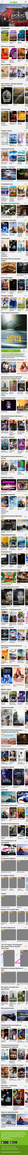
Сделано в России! (8, 220)
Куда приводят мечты (4, 642)
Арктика (4, 790)
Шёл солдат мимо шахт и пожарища (6, 607)
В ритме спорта (7, 477)
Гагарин (11, 837)
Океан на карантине (11, 890)
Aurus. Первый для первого (12, 234)
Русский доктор (4, 104)
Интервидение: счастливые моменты (21, 452)
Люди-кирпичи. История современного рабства (6, 746)
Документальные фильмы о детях (12, 457)
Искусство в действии (10, 909)
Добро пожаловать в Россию (12, 360)
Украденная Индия (20, 61)
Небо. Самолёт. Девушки (21, 509)
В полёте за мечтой (11, 509)
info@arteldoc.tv (9, 1138)
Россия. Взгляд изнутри (12, 42)
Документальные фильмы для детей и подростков (11, 378)
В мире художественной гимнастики (6, 492)
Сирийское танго (21, 923)
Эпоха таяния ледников (20, 549)
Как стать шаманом (3, 703)
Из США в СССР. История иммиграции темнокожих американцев (4, 1081)
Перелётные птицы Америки (21, 662)
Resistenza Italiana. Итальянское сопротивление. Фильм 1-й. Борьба (18, 1108)
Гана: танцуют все (4, 310)
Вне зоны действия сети (21, 890)
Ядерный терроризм (20, 123)
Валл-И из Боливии (11, 393)
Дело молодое (7, 278)
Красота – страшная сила (11, 609)
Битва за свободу (8, 46)
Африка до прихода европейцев (11, 61)
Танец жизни (12, 923)
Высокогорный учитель (21, 310)
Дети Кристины (21, 78)
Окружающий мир (8, 535)
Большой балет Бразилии (12, 310)
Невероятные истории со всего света (11, 1026)
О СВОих (19, 1060)
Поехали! (15, 104)
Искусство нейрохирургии (12, 145)
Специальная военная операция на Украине (10, 1046)
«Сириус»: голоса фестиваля (4, 292)
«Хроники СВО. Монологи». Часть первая (12, 1061)
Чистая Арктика (16, 726)
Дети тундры (12, 471)
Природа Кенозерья (20, 163)
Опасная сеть (6, 552)
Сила (2, 726)
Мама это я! (3, 78)
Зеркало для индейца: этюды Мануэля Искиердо (4, 394)
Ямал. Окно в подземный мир (12, 549)
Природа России (7, 149)
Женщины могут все (9, 805)
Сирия (3, 893)
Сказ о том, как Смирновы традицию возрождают (12, 199)
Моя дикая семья (20, 216)
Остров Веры (12, 252)
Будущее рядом (7, 767)
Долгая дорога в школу (21, 1003)
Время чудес (6, 689)
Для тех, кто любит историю (12, 1065)
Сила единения (4, 274)
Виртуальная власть (4, 566)
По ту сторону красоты (22, 745)
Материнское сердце (12, 79)
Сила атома (5, 109)
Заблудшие (19, 907)
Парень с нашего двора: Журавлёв (4, 432)
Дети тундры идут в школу (20, 393)
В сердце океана (7, 875)
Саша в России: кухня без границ (18, 685)
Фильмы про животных (10, 203)
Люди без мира (20, 531)
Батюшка (20, 252)
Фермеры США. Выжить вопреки (8, 983)
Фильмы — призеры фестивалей (9, 1086)
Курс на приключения (9, 1112)
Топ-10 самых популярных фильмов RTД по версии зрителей (11, 946)
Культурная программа (10, 666)
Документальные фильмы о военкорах (12, 417)
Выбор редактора (8, 398)
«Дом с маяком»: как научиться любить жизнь (4, 473)
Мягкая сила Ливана (12, 451)
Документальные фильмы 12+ (11, 517)
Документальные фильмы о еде (12, 969)
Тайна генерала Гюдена (21, 1079)
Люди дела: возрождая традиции (20, 235)
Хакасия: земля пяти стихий (4, 163)
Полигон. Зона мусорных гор (4, 549)
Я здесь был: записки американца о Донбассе (12, 433)
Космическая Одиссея (10, 824)
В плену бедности (8, 927)
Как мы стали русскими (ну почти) (20, 198)
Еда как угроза (4, 411)
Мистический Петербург (20, 703)
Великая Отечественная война (10, 259)
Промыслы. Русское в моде (4, 234)
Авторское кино (7, 1008)
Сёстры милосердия (20, 145)
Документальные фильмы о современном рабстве (12, 731)
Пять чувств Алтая (12, 163)
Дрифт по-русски (5, 856)
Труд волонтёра (7, 707)
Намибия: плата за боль (6, 872)
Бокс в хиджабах (21, 819)
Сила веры (5, 238)
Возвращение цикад (12, 662)
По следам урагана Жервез (4, 451)
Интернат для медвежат (6, 216)
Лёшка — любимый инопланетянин (21, 473)
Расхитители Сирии (5, 907)
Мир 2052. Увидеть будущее (5, 787)
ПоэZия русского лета (10, 587)
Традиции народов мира (10, 570)
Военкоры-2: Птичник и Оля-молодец (7, 532)
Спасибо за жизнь (5, 144)
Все (26, 28)
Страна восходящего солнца (12, 749)
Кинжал (18, 583)
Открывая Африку (8, 858)
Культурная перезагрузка (20, 624)
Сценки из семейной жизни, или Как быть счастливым (4, 199)
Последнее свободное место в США (4, 662)
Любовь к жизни (7, 628)
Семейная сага (7, 184)
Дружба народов (7, 437)
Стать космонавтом (20, 838)
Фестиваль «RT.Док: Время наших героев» (12, 85)
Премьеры (5, 28)
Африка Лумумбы (20, 42)
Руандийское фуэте (4, 924)
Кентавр (3, 1021)
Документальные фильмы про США (11, 646)
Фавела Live (3, 941)
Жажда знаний (7, 296)
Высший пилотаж (8, 494)
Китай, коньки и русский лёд (7, 180)
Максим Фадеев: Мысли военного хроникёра (21, 432)
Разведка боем (16, 606)
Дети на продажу (13, 1040)
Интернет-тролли (11, 566)
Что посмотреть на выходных (8, 841)
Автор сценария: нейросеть (21, 292)
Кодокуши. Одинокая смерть (5, 763)
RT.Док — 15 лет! (8, 167)
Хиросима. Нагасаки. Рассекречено (4, 124)
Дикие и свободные (5, 803)
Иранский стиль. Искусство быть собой (12, 624)
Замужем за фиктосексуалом (21, 763)
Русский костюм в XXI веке (4, 624)
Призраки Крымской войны (13, 1079)
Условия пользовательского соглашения (9, 1148)
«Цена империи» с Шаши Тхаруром (4, 61)
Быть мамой (6, 64)
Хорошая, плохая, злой (21, 491)
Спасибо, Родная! (4, 373)
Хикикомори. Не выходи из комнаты (12, 292)
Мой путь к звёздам (3, 838)
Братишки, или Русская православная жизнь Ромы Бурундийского (4, 254)
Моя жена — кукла (11, 763)
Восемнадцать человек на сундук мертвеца (8, 1126)
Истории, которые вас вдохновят (10, 988)
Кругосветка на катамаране (4, 890)
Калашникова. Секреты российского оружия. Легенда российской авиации (4, 511)
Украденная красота (3, 1041)
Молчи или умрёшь (21, 872)
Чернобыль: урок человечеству (13, 123)
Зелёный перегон (4, 42)
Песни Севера (20, 1021)
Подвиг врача (6, 131)
